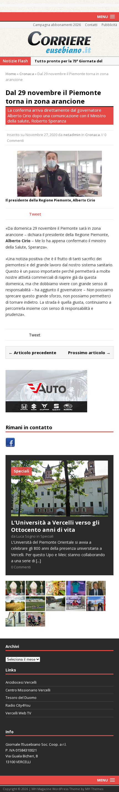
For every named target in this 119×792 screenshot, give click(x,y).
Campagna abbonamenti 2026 (57, 24)
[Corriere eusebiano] (59, 42)
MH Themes (94, 789)
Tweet (35, 214)
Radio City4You (18, 705)
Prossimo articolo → (89, 352)
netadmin (72, 134)
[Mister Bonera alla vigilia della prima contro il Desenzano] (76, 607)
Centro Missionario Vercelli (28, 690)
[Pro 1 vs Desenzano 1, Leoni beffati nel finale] (35, 607)
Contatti (91, 24)
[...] (38, 560)
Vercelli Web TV (18, 713)
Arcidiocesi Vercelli (21, 682)
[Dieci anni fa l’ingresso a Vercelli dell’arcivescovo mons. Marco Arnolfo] (15, 592)
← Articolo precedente (32, 352)
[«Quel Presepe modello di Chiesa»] (35, 592)
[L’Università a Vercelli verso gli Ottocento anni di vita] (59, 513)
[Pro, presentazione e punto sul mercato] (76, 592)
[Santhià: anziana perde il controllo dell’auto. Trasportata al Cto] (35, 623)
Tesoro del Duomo (21, 697)
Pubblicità (109, 24)
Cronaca (92, 134)
